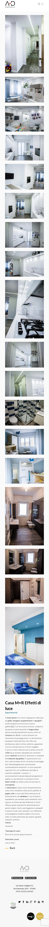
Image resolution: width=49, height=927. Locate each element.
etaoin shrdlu (10, 782)
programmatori (26, 721)
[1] (12, 726)
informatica (11, 788)
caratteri (13, 755)
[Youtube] (39, 902)
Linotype (8, 785)
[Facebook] (23, 902)
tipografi (37, 721)
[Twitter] (19, 902)
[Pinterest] (35, 902)
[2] (13, 785)
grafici (10, 721)
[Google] (31, 902)
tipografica (20, 758)
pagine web (9, 793)
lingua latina (34, 729)
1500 (7, 753)
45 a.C (18, 735)
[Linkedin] (27, 902)
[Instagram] (43, 902)
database (24, 796)
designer (16, 721)
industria (12, 758)
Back (12, 848)
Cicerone (8, 735)
